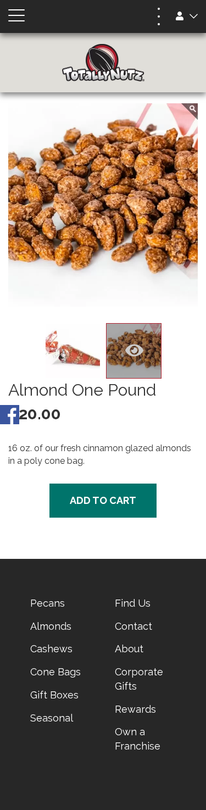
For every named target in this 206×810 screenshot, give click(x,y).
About (129, 648)
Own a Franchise (137, 739)
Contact (133, 626)
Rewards (135, 709)
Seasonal (51, 718)
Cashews (51, 648)
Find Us (133, 603)
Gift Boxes (54, 695)
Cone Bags (55, 672)
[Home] (103, 62)
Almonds (50, 626)
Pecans (47, 603)
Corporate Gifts (139, 679)
